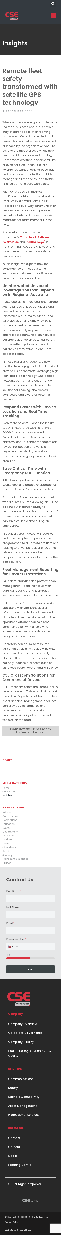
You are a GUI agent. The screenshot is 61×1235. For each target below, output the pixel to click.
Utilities (6, 863)
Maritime (7, 839)
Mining (6, 843)
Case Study (9, 791)
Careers (14, 1147)
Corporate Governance (25, 1033)
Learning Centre (19, 1165)
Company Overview (22, 1024)
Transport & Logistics (15, 858)
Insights (7, 795)
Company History (21, 1042)
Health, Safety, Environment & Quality (29, 1053)
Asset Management (22, 1106)
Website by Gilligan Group (18, 1230)
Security (7, 855)
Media (12, 1156)
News (5, 787)
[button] (53, 4)
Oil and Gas (9, 847)
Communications (20, 1079)
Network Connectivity (23, 1097)
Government (10, 831)
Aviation (7, 812)
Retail (5, 851)
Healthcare (9, 835)
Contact (14, 1138)
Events (6, 827)
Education (8, 824)
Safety (13, 1088)
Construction (10, 816)
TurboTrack (28, 237)
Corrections (9, 820)
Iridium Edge (35, 242)
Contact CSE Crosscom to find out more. (30, 730)
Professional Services (24, 1115)
